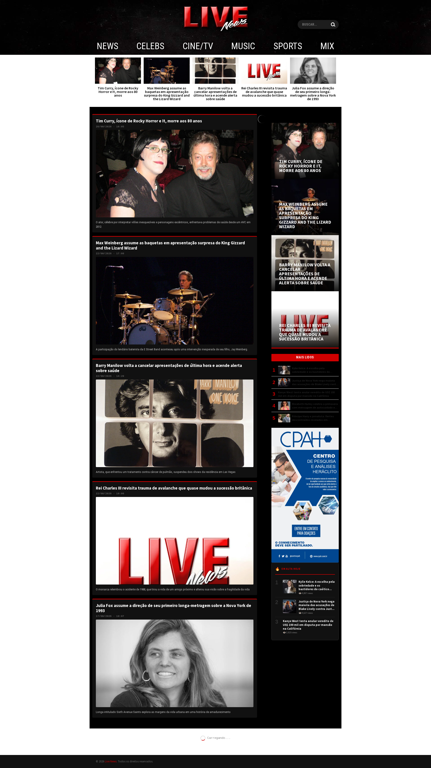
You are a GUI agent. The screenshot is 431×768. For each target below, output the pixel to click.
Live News (111, 761)
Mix (327, 46)
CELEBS (150, 46)
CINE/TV (198, 46)
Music (243, 46)
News (107, 46)
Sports (287, 46)
